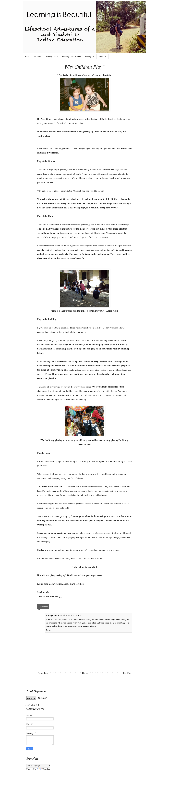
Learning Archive (51, 56)
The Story (37, 56)
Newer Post (43, 672)
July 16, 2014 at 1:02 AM (69, 615)
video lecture (66, 123)
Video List (102, 56)
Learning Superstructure (71, 56)
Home (27, 56)
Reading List (90, 56)
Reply (48, 630)
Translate (46, 769)
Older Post (126, 672)
